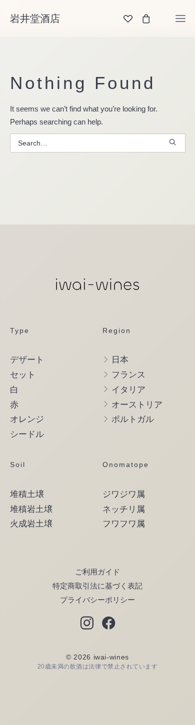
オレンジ (27, 419)
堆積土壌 (27, 494)
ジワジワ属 (123, 494)
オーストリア (137, 405)
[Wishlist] (123, 18)
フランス (129, 375)
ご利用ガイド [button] (97, 572)
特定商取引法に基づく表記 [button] (97, 586)
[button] (180, 18)
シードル (27, 434)
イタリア (129, 389)
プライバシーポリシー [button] (97, 600)
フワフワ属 (123, 523)
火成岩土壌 (31, 523)
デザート (27, 359)
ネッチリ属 (123, 509)
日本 (120, 359)
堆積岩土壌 (31, 509)
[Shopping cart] (141, 18)
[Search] (98, 143)
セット (23, 375)
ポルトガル (133, 419)
